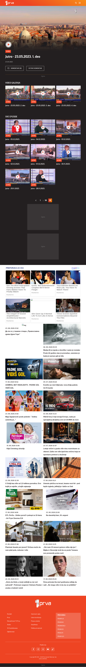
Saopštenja (34, 624)
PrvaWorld (61, 626)
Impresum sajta (35, 614)
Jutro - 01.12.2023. (38, 164)
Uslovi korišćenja (36, 617)
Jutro (8, 102)
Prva (8, 617)
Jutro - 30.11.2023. (63, 164)
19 (50, 200)
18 (46, 200)
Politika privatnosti (36, 628)
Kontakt (9, 614)
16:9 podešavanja (12, 628)
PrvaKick (61, 629)
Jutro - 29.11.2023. (12, 188)
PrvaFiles (61, 636)
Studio (9, 624)
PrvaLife (60, 633)
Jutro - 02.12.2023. (12, 164)
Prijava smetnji (35, 621)
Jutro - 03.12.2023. (63, 139)
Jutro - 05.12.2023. (12, 139)
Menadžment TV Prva (13, 621)
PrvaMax (61, 622)
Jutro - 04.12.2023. (38, 139)
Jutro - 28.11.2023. (38, 188)
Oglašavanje (10, 631)
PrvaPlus (61, 618)
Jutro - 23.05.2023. (15, 105)
